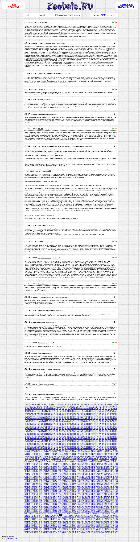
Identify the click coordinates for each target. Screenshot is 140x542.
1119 (41, 457)
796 (81, 440)
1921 (48, 503)
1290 (25, 467)
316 (81, 417)
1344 (40, 470)
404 (75, 422)
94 (49, 407)
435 (78, 423)
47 (32, 406)
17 (55, 404)
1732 (89, 492)
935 (48, 447)
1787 (108, 494)
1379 (78, 472)
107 (85, 407)
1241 (29, 464)
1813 (112, 496)
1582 (89, 483)
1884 (97, 500)
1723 (55, 492)
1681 (86, 489)
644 (75, 433)
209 (29, 413)
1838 (112, 497)
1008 (93, 450)
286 (81, 416)
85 (28, 407)
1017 (32, 452)
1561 (105, 482)
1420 (44, 474)
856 (81, 443)
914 (75, 446)
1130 (81, 457)
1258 (93, 464)
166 (81, 410)
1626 (67, 486)
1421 (48, 474)
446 (112, 423)
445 (109, 423)
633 (41, 433)
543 (41, 429)
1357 (89, 470)
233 (103, 413)
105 (79, 407)
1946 (48, 504)
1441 (29, 476)
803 (103, 440)
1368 (36, 472)
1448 (55, 476)
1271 (48, 466)
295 (109, 416)
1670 (44, 489)
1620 (44, 486)
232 (100, 413)
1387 (108, 472)
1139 (114, 457)
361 (35, 420)
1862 (108, 499)
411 (97, 422)
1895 (44, 502)
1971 (48, 506)
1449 (59, 476)
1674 (59, 489)
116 (112, 407)
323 (103, 417)
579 (60, 430)
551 (66, 429)
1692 (32, 490)
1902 (70, 502)
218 (57, 413)
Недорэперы (42, 89)
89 (37, 407)
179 (29, 412)
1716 (29, 492)
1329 (78, 469)
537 (115, 427)
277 (54, 416)
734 (75, 437)
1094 (41, 456)
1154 (78, 459)
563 (103, 429)
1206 (85, 462)
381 (97, 420)
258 (88, 414)
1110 (101, 456)
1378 (74, 472)
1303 (74, 467)
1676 (67, 489)
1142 (33, 459)
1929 (78, 503)
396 (51, 422)
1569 (40, 483)
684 (106, 434)
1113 (111, 456)
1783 (93, 494)
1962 (108, 504)
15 (51, 404)
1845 (44, 499)
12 (44, 404)
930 (32, 447)
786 (51, 440)
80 (109, 406)
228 (88, 413)
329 (29, 419)
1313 (112, 467)
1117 (34, 457)
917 (85, 446)
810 (32, 442)
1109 (97, 456)
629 (29, 433)
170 (94, 410)
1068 (36, 454)
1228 (74, 463)
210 (32, 413)
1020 (44, 452)
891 (97, 444)
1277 (70, 466)
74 (95, 406)
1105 (82, 456)
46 (29, 406)
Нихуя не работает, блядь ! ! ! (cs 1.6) (49, 297)
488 (57, 426)
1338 (112, 469)
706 (82, 436)
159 (60, 410)
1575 (63, 483)
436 (81, 423)
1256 (86, 464)
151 (35, 410)
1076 (67, 454)
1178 (74, 460)
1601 (67, 484)
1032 (89, 452)
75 (98, 406)
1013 (111, 450)
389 (29, 422)
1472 (51, 477)
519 (60, 427)
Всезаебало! (13, 5)
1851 (67, 499)
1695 (44, 490)
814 (45, 442)
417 (115, 422)
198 (88, 412)
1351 (67, 470)
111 (98, 407)
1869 (40, 500)
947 (85, 447)
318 (88, 417)
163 (72, 410)
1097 (52, 456)
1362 (108, 470)
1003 (74, 450)
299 (29, 417)
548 (57, 429)
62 (67, 406)
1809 (97, 496)
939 (60, 447)
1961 (105, 504)
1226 (67, 463)
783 (41, 440)
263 (103, 414)
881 (66, 444)
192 (69, 412)
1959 (97, 504)
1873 (55, 500)
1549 (59, 482)
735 (78, 437)
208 (26, 413)
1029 (78, 452)
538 (26, 429)
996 (50, 450)
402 (69, 422)
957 (115, 447)
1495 (44, 479)
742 (100, 437)
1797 (51, 496)
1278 (74, 466)
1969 (40, 506)
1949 (59, 504)
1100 (64, 456)
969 (60, 449)
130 (63, 409)
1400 (63, 473)
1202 (70, 462)
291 (97, 416)
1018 (36, 452)
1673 (55, 489)
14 (48, 404)
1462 (108, 476)
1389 (116, 472)
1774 (59, 494)
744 (106, 437)
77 (102, 406)
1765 (25, 494)
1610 (101, 484)
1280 (82, 466)
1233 (93, 463)
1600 (63, 484)
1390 (25, 473)
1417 (32, 474)
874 (45, 444)
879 (60, 444)
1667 (32, 489)
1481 (86, 477)
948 (88, 447)
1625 (63, 486)
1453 (74, 476)
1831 (86, 497)
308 (57, 417)
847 (54, 443)
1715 (25, 492)
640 (63, 433)
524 (75, 427)
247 (54, 414)
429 (60, 423)
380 (94, 420)
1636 (105, 486)
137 (84, 409)
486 (51, 426)
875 (48, 444)
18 (58, 404)
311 (66, 417)
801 (97, 440)
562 (100, 429)
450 (32, 424)
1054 (78, 453)
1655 (82, 487)
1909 (97, 502)
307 (54, 417)
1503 (74, 479)
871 (35, 444)
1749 (59, 493)
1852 (70, 499)
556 (81, 429)
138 (88, 409)
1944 (40, 504)
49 (36, 406)
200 (94, 412)
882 (69, 444)
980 (94, 449)
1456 (86, 476)
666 (51, 434)
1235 (101, 463)
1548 (55, 482)
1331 (86, 469)
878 (57, 444)
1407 (89, 473)
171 (97, 410)
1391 (29, 473)
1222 (51, 463)
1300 (63, 467)
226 (81, 413)
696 (51, 436)
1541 (29, 482)
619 (91, 432)
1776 (67, 494)
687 (115, 434)
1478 (74, 477)
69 (83, 406)
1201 (66, 462)
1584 (97, 483)
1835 (101, 497)
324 (106, 417)
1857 (89, 499)
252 (69, 414)
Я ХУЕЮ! (40, 129)
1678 (74, 489)
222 (69, 413)
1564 (116, 482)
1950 (63, 504)
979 (91, 449)
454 (45, 424)
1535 (101, 480)
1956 (86, 504)
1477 (70, 477)
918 (88, 446)
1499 (59, 479)
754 (45, 439)
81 (112, 406)
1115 (26, 457)
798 (88, 440)
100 (64, 407)
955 (109, 447)
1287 (108, 466)
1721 (48, 492)
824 (75, 442)
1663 (112, 487)
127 (54, 409)
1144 (41, 459)
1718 (36, 492)
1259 (97, 464)
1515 (25, 480)
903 (42, 446)
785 (48, 440)
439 (91, 423)
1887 (108, 500)
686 (112, 434)
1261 (105, 464)
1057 (89, 453)
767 (85, 439)
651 (97, 433)
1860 (101, 499)
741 (97, 437)
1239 (116, 463)
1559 (97, 482)
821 (66, 442)
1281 (86, 466)
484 (45, 426)
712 (100, 436)
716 (112, 436)
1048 (55, 453)
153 (41, 410)
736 (81, 437)
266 (112, 414)
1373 (55, 472)
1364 (116, 470)
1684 (97, 489)
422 (38, 423)
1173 (56, 460)
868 (26, 444)
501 (97, 426)
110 (95, 407)
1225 (63, 463)
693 (42, 436)
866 (112, 443)
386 (112, 420)
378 (88, 420)
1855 (82, 499)
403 (72, 422)
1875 (63, 500)
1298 (55, 467)
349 (91, 419)
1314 (116, 467)
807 (115, 440)
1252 (70, 464)
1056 (86, 453)
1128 (74, 457)
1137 (107, 457)
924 (106, 446)
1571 (48, 483)
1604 (78, 484)
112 (101, 407)
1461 (105, 476)
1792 (32, 496)
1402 (70, 473)
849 (60, 443)
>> (0, 0)
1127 (70, 457)
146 (112, 409)
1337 (108, 469)
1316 (29, 469)
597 (115, 430)
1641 (29, 487)
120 (32, 409)
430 (63, 423)
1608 (93, 484)
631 (35, 433)
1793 (36, 496)
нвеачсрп (41, 384)
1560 (101, 482)
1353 (74, 470)
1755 (82, 493)
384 (106, 420)
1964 (116, 504)
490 (63, 426)
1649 (59, 487)
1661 (105, 487)
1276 (67, 466)
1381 (86, 472)
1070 (44, 454)
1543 (36, 482)
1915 (25, 503)
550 (63, 429)
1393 (36, 473)
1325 (63, 469)
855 (78, 443)
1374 (59, 472)
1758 (93, 493)
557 (85, 429)
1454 (78, 476)
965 (48, 449)
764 (75, 439)
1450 (63, 476)
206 (112, 412)
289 (91, 416)
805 (109, 440)
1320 (44, 469)
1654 (78, 487)
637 (54, 433)
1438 (112, 474)
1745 (44, 493)
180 (32, 412)
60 (62, 406)
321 (97, 417)
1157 (89, 459)
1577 (70, 483)
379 (91, 420)
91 (42, 407)
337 (54, 419)
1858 (93, 499)
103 (73, 407)
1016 (29, 452)
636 (51, 433)
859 (91, 443)
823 (72, 442)
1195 (44, 462)
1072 (51, 454)
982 (100, 449)
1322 (51, 469)
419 (29, 423)
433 (72, 423)
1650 (63, 487)
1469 (40, 477)
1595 (44, 484)
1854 (78, 499)
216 (51, 413)
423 (41, 423)
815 (48, 442)
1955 (82, 504)
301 (35, 417)
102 (70, 407)
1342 (32, 470)
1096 (49, 456)
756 (51, 439)
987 (115, 449)
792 (69, 440)
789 (60, 440)
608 (57, 432)
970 (63, 449)
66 (76, 406)
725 (48, 437)
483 (41, 426)
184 (45, 412)
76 (100, 406)
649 (91, 433)
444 (106, 423)
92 (45, 407)
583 (72, 430)
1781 (86, 494)
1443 (36, 476)
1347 (51, 470)
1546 (48, 482)
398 (57, 422)
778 (26, 440)
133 (72, 409)
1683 (93, 489)
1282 (89, 466)
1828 (74, 497)
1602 (70, 484)
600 (32, 432)
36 (100, 404)
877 (54, 444)
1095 (45, 456)
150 (32, 410)
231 (97, 413)
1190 (25, 462)
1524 (59, 480)
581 (66, 430)
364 (45, 420)
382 (100, 420)
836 (112, 442)
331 (35, 419)
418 (26, 423)
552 (69, 429)
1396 (48, 473)
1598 (55, 484)
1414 (116, 473)
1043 (36, 453)
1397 (51, 473)
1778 (74, 494)
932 (38, 447)
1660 (101, 487)
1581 (86, 483)
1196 (48, 462)
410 (94, 422)
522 (69, 427)
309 (60, 417)
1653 (74, 487)
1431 (86, 474)
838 (26, 443)
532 (100, 427)
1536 (105, 480)
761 (66, 439)
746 (112, 437)
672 (69, 434)
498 (88, 426)
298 (26, 417)
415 (109, 422)
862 (100, 443)
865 (109, 443)
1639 (116, 486)
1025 (63, 452)
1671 (48, 489)
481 (35, 426)
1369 (40, 472)
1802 (70, 496)
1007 (89, 450)
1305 (82, 467)
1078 (74, 454)
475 (109, 424)
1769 (40, 494)
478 (26, 426)
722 (38, 437)
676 (81, 434)
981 (97, 449)
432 (69, 423)
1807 (89, 496)
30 (86, 404)
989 (28, 450)
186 (51, 412)
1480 (82, 477)
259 (91, 414)
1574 (59, 483)
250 (63, 414)
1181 (85, 460)
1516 (29, 480)
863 (103, 443)
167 (85, 410)
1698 (55, 490)
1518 (36, 480)
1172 (52, 460)
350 (94, 419)
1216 (29, 463)
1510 (101, 479)
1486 (105, 477)
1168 (37, 460)
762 (69, 439)
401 (66, 422)
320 (94, 417)
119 (29, 409)
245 (48, 414)
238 (26, 414)
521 (66, 427)
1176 (67, 460)
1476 (67, 477)
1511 (105, 479)
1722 (51, 492)
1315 (25, 469)
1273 (55, 466)
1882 (89, 500)
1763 (112, 493)
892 (100, 444)
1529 (78, 480)
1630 (82, 486)
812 (38, 442)
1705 (82, 490)
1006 (85, 450)
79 (107, 406)
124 (44, 409)
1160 (100, 459)
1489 (116, 477)
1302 (70, 467)
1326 (67, 469)
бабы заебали (42, 22)
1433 (93, 474)
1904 (78, 502)
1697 (51, 490)
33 (93, 404)
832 (100, 442)
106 (82, 407)
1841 (29, 499)
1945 (44, 504)
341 (66, 419)
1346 (48, 470)
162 (69, 410)
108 (89, 407)
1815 (25, 497)
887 (85, 444)
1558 (93, 482)
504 (106, 426)
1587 (108, 483)
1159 (96, 459)
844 (45, 443)
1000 (62, 450)
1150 (63, 459)
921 (97, 446)
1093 (37, 456)
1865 (25, 500)
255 (78, 414)
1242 (32, 464)
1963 (112, 504)
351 (97, 419)
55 (50, 406)
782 (38, 440)
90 (40, 407)
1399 (59, 473)
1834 (97, 497)
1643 (36, 487)
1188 (111, 460)
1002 (70, 450)
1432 (89, 474)
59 (60, 406)
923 (103, 446)
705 (78, 436)
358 (26, 420)
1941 (29, 504)
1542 (32, 482)
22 (67, 404)
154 (45, 410)
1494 (40, 479)
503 (103, 426)
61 (65, 406)
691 (35, 436)
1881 (86, 500)
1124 (59, 457)
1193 (36, 462)
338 (57, 419)
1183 (93, 460)
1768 (36, 494)
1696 (48, 490)
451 (35, 424)
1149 (59, 459)
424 (45, 423)
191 (66, 412)
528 (88, 427)
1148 (56, 459)
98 (59, 407)
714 (106, 436)
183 (41, 412)
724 (45, 437)
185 (48, 412)
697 (54, 436)
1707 (89, 490)
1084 (97, 454)
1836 (105, 497)
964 (45, 449)
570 (32, 430)
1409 (97, 473)
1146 (48, 459)
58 (58, 406)
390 (32, 422)
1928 (74, 503)
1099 (60, 456)
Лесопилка (41, 353)
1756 (86, 493)
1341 (29, 470)
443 (103, 423)
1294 (40, 467)
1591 (29, 484)
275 (48, 416)
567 (115, 429)
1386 (105, 472)
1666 (29, 489)
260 (94, 414)
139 (91, 409)
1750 (63, 493)
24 (72, 404)
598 (26, 432)
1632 (89, 486)
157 (54, 410)
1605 (82, 484)
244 (45, 414)
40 (110, 404)
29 (84, 404)
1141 (30, 459)
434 (75, 423)
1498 (55, 479)
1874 (59, 500)
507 (115, 426)
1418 (36, 474)
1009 (96, 450)
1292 (32, 467)
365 (48, 420)
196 (81, 412)
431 (66, 423)
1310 (101, 467)
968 (57, 449)
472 (100, 424)
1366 (29, 472)
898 (26, 446)
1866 (29, 500)
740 (94, 437)
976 (81, 449)
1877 (70, 500)
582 (69, 430)
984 (106, 449)
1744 (40, 493)
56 (53, 406)
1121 (48, 457)
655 (109, 433)
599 (29, 432)
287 (85, 416)
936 (51, 447)
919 (91, 446)
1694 (40, 490)
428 (57, 423)
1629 (78, 486)
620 (94, 432)
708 (88, 436)
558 (88, 429)
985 (109, 449)
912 (69, 446)
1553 (74, 482)
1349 (59, 470)
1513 (112, 479)
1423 (55, 474)
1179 (78, 460)
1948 (55, 504)
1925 (63, 503)
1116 (30, 457)
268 (26, 416)
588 (88, 430)
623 (103, 432)
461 (66, 424)
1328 (74, 469)
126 (51, 409)
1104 (79, 456)
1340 (25, 470)
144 (106, 409)
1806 (86, 496)
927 (115, 446)
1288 (112, 466)
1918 (36, 503)
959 (29, 449)
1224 (59, 463)
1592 (32, 484)
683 (103, 434)
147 (115, 409)
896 (112, 444)
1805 (82, 496)
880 (63, 444)
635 (48, 433)
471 (97, 424)
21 (65, 404)
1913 (112, 502)
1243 (36, 464)
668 (57, 434)
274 (45, 416)
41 (112, 404)
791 (66, 440)
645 (78, 433)
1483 (93, 477)
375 (78, 420)
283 (72, 416)
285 (78, 416)
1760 (101, 493)
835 (109, 442)
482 (38, 426)
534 (106, 427)
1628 (74, 486)
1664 (116, 487)
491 (66, 426)
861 (97, 443)
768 (88, 439)
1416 (29, 474)
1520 (44, 480)
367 (54, 420)
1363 (112, 470)
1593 (36, 484)
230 (94, 413)
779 (29, 440)
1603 (74, 484)
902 (39, 446)
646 (81, 433)
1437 (108, 474)
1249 (59, 464)
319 (91, 417)
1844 (40, 499)
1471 (48, 477)
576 (51, 430)
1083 (93, 454)
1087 (108, 454)
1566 (29, 483)
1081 (86, 454)
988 (25, 450)
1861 (105, 499)
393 (42, 422)
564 (106, 429)
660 (32, 434)
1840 (25, 499)
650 (94, 433)
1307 (89, 467)
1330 (82, 469)
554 (75, 429)
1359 (97, 470)
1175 (63, 460)
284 (75, 416)
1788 (112, 494)
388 (26, 422)
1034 (97, 452)
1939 (116, 503)
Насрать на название (44, 258)
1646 (48, 487)
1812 (108, 496)
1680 (82, 489)
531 (97, 427)
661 (35, 434)
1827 (70, 497)
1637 (108, 486)
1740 (25, 493)
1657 (89, 487)
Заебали (40, 241)
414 (106, 422)
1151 (67, 459)
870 (32, 444)
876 (51, 444)
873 (41, 444)
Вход (70, 15)
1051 (67, 453)
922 (100, 446)
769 (91, 439)
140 (94, 409)
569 (29, 430)
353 (103, 419)
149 (29, 410)
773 (103, 439)
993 (41, 450)
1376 (67, 472)
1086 (105, 454)
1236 (105, 463)
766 (81, 439)
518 (57, 427)
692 (39, 436)
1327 (70, 469)
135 (78, 409)
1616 (29, 486)
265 (109, 414)
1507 (89, 479)
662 (38, 434)
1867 (32, 500)
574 (45, 430)
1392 (32, 473)
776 (112, 439)
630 (32, 433)
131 (66, 409)
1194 (40, 462)
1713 (112, 490)
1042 (32, 453)
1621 (48, 486)
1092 (33, 456)
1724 (59, 492)
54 (48, 406)
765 (78, 439)
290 (94, 416)
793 (72, 440)
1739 (116, 492)
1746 (48, 493)
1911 (105, 502)
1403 (74, 473)
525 (78, 427)
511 (35, 427)
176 (112, 410)
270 (32, 416)
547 (54, 429)
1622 (51, 486)
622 (100, 432)
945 (78, 447)
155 (48, 410)
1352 (70, 470)
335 (48, 419)
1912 (108, 502)
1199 (59, 462)
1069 (40, 454)
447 (115, 423)
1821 (48, 497)
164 (75, 410)
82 (114, 406)
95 (52, 407)
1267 (32, 466)
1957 (89, 504)
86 (30, 407)
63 (69, 406)
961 (35, 449)
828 (88, 442)
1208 (93, 462)
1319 (40, 469)
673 (72, 434)
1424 (59, 474)
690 (32, 436)
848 (57, 443)
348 (88, 419)
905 (48, 446)
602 (39, 432)
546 (51, 429)
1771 (48, 494)
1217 (32, 463)
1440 (25, 476)
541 (35, 429)
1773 (55, 494)
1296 (48, 467)
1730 (82, 492)
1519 (40, 480)
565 (109, 429)
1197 (51, 462)
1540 (25, 482)
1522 (51, 480)
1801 (67, 496)
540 (32, 429)
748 (26, 439)
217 (54, 413)
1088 (112, 454)
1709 (97, 490)
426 (51, 423)
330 (32, 419)
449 (29, 424)
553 (72, 429)
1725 (63, 492)
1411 (105, 473)
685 (109, 434)
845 (48, 443)
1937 (108, 503)
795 (78, 440)
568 (26, 430)
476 (112, 424)
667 (54, 434)
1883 (93, 500)
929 (29, 447)
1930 (82, 503)
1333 (93, 469)
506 (112, 426)
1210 (100, 462)
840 (32, 443)
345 (78, 419)
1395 (44, 473)
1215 (25, 463)
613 (72, 432)
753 (41, 439)
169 (91, 410)
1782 (89, 494)
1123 (55, 457)
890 (94, 444)
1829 (78, 497)
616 (81, 432)
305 (48, 417)
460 (63, 424)
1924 (59, 503)
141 (97, 409)
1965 (25, 506)
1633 (93, 486)
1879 (78, 500)
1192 (33, 462)
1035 (101, 452)
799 (91, 440)
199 (91, 412)
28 (81, 404)
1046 (48, 453)
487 (54, 426)
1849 (59, 499)
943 (72, 447)
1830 (82, 497)
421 (35, 423)
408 (88, 422)
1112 (108, 456)
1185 (100, 460)
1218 (36, 463)
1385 (101, 472)
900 (32, 446)
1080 (82, 454)
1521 (48, 480)
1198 (55, 462)
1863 (112, 499)
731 (66, 437)
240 (32, 414)
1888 (112, 500)
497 (85, 426)
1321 (48, 469)
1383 (93, 472)
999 (59, 450)
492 (69, 426)
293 (103, 416)
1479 (78, 477)
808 (26, 442)
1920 (44, 503)
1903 (74, 502)
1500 (63, 479)
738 (88, 437)
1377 (70, 472)
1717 (32, 492)
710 (94, 436)
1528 (74, 480)
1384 (97, 472)
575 (48, 430)
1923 (55, 503)
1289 (116, 466)
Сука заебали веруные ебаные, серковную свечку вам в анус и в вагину (60, 146)
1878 (74, 500)
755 (48, 439)
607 (54, 432)
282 (69, 416)
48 (34, 406)
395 (48, 422)
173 (103, 410)
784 (45, 440)
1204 (77, 462)
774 (106, 439)
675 (78, 434)
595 (109, 430)
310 (63, 417)
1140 (26, 459)
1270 (44, 466)
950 (94, 447)
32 (91, 404)
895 (109, 444)
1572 (51, 483)
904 (45, 446)
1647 (51, 487)
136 (81, 409)
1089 (116, 454)
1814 (116, 496)
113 (103, 407)
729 (60, 437)
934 (45, 447)
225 (78, 413)
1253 (74, 464)
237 (115, 413)
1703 (74, 490)
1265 (25, 466)
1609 (97, 484)
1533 (93, 480)
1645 (44, 487)
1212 (108, 462)
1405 (82, 473)
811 (35, 442)
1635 (101, 486)
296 (112, 416)
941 (66, 447)
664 (45, 434)
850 (63, 443)
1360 (101, 470)
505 (109, 426)
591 (97, 430)
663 (41, 434)
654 (106, 433)
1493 (36, 479)
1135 (100, 457)
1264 (116, 464)
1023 (55, 452)
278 (57, 416)
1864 (116, 499)
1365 (25, 472)
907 (54, 446)
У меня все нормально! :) (126, 5)
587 (85, 430)
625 (109, 432)
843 (41, 443)
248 (57, 414)
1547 (51, 482)
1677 (70, 489)
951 (97, 447)
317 (85, 417)
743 (103, 437)
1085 (101, 454)
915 (78, 446)
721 (35, 437)
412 (100, 422)
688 (26, 436)
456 (51, 424)
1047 (51, 453)
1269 (40, 466)
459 (60, 424)
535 (109, 427)
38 (105, 404)
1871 (48, 500)
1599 (59, 484)
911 (66, 446)
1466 (29, 477)
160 (63, 410)
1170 (45, 460)
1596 (48, 484)
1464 (116, 476)
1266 (29, 466)
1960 (101, 504)
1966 (29, 506)
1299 (59, 467)
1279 (78, 466)
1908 (93, 502)
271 (35, 416)
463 (72, 424)
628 (26, 433)
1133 (92, 457)
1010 (100, 450)
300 (32, 417)
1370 (44, 472)
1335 (101, 469)
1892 (32, 502)
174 (106, 410)
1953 (74, 504)
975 (78, 449)
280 (63, 416)
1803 (74, 496)
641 (66, 433)
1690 (25, 490)
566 (112, 429)
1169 (41, 460)
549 (60, 429)
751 (35, 439)
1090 (26, 456)
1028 (74, 452)
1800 (63, 496)
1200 (62, 462)
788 (57, 440)
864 (106, 443)
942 (69, 447)
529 (91, 427)
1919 (40, 503)
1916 (29, 503)
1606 (86, 484)
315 (78, 417)
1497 (51, 479)
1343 (36, 470)
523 (72, 427)
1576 (67, 483)
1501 (67, 479)
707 (85, 436)
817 (54, 442)
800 (94, 440)
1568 (36, 483)
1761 (105, 493)
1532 (89, 480)
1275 (63, 466)
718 (26, 437)
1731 (86, 492)
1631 (86, 486)
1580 (82, 483)
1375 (63, 472)
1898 (55, 502)
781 (35, 440)
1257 (89, 464)
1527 (70, 480)
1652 (70, 487)
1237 (108, 463)
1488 (112, 477)
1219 (40, 463)
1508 (93, 479)
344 (75, 419)
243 (41, 414)
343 (72, 419)
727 (54, 437)
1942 (32, 504)
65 (74, 406)
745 (109, 437)
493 (72, 426)
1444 (40, 476)
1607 (89, 484)
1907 (89, 502)
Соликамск (41, 343)
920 (94, 446)
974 (75, 449)
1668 (36, 489)
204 (106, 412)
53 (46, 406)
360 (32, 420)
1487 (108, 477)
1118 (37, 457)
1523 (55, 480)
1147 (52, 459)
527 (85, 427)
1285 (101, 466)
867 (115, 443)
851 (66, 443)
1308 (93, 467)
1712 (108, 490)
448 (26, 424)
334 (45, 419)
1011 (104, 450)
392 (39, 422)
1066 (29, 454)
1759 (97, 493)
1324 (59, 469)
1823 (55, 497)
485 (48, 426)
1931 (86, 503)
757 (54, 439)
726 (51, 437)
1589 (116, 483)
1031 (86, 452)
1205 (81, 462)
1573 (55, 483)
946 (81, 447)
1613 (112, 484)
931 (35, 447)
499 (91, 426)
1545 (44, 482)
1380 (82, 472)
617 (85, 432)
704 (75, 436)
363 (41, 420)
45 (27, 406)
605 (48, 432)
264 (106, 414)
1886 (105, 500)
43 (117, 404)
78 (105, 406)
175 (109, 410)
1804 (78, 496)
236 (112, 413)
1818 (36, 497)
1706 (86, 490)
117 (115, 407)
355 (109, 419)
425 (48, 423)
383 (103, 420)
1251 (67, 464)
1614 (116, 484)
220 (63, 413)
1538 (112, 480)
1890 (25, 502)
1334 (97, 469)
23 (70, 404)
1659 (97, 487)
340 (63, 419)
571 (35, 430)
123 (41, 409)
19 (60, 404)
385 (109, 420)
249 (60, 414)
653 (103, 433)
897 (115, 444)
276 (51, 416)
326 (112, 417)
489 (60, 426)
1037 (108, 452)
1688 (112, 489)
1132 (89, 457)
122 (38, 409)
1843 (36, 499)
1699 (59, 490)
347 (85, 419)
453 (41, 424)
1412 (108, 473)
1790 (25, 496)
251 (66, 414)
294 (106, 416)
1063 (112, 453)
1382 (89, 472)
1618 (36, 486)
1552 (70, 482)
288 (88, 416)
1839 (116, 497)
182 (38, 412)
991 (35, 450)
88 (35, 407)
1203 (74, 462)
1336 (105, 469)
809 (29, 442)
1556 (86, 482)
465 (78, 424)
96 (54, 407)
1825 (63, 497)
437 (85, 423)
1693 (36, 490)
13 (46, 404)
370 (63, 420)
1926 (67, 503)
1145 (45, 459)
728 (57, 437)
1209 (96, 462)
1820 (44, 497)
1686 (105, 489)
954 (106, 447)
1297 (51, 467)
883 (72, 444)
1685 (101, 489)
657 (115, 433)
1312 (108, 467)
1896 (48, 502)
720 (32, 437)
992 (38, 450)
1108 (93, 456)
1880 (82, 500)
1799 (59, 496)
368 (57, 420)
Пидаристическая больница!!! (47, 43)
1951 (67, 504)
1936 (105, 503)
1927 (70, 503)
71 (88, 406)
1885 (101, 500)
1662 (108, 487)
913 (72, 446)
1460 (101, 476)
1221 (48, 463)
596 (112, 430)
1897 (51, 502)
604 (45, 432)
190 (63, 412)
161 (66, 410)
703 (72, 436)
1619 (40, 486)
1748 (55, 493)
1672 (51, 489)
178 (26, 412)
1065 (25, 454)
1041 (29, 453)
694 (45, 436)
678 (88, 434)
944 (75, 447)
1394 (40, 473)
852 (69, 443)
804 (106, 440)
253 (72, 414)
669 (60, 434)
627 (115, 432)
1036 (105, 452)
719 (29, 437)
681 (97, 434)
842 (38, 443)
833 (103, 442)
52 (43, 406)
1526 (67, 480)
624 (106, 432)
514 (45, 427)
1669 (40, 489)
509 (29, 427)
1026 (67, 452)
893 (103, 444)
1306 (86, 467)
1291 (29, 467)
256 (81, 414)
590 (94, 430)
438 (88, 423)
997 (53, 450)
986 (112, 449)
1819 (40, 497)
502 (100, 426)
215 (48, 413)
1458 (93, 476)
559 (91, 429)
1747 (51, 493)
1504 (78, 479)
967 (54, 449)
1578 (74, 483)
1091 (30, 456)
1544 (40, 482)
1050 (63, 453)
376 (81, 420)
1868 (36, 500)
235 (109, 413)
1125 (63, 457)
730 (63, 437)
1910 (101, 502)
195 (78, 412)
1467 (32, 477)
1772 (51, 494)
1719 (40, 492)
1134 (96, 457)
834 (106, 442)
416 (112, 422)
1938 (112, 503)
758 (57, 439)
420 (32, 423)
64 (72, 406)
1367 (32, 472)
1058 (93, 453)
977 (85, 449)
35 (98, 404)
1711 (105, 490)
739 (91, 437)
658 (26, 434)
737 (85, 437)
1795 (44, 496)
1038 (112, 452)
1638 (112, 486)
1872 (51, 500)
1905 (82, 502)
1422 (51, 474)
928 (26, 447)
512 (38, 427)
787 (54, 440)
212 (38, 413)
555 (78, 429)
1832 (89, 497)
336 (51, 419)
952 (100, 447)
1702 (70, 490)
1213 (111, 462)
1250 (63, 464)
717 (115, 436)
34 (96, 404)
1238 (112, 463)
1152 (70, 459)
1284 (97, 466)
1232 (89, 463)
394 (45, 422)
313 (72, 417)
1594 (40, 484)
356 (112, 419)
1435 (101, 474)
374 (75, 420)
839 (29, 443)
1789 (116, 494)
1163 (111, 459)
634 (45, 433)
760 (63, 439)
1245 (44, 464)
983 (103, 449)
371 (66, 420)
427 (54, 423)
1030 (82, 452)
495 (78, 426)
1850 (63, 499)
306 (51, 417)
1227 (70, 463)
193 (72, 412)
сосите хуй (41, 225)
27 (79, 404)
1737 (108, 492)
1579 (78, 483)
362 (38, 420)
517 (54, 427)
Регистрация (76, 15)
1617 (32, 486)
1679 (78, 489)
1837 (108, 497)
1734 (97, 492)
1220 (44, 463)
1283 (93, 466)
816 (51, 442)
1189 (115, 460)
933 (41, 447)
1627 (70, 486)
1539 (116, 480)
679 (91, 434)
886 (81, 444)
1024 (59, 452)
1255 (82, 464)
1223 (55, 463)
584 (75, 430)
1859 (97, 499)
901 (35, 446)
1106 (86, 456)
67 (79, 406)
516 (51, 427)
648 (88, 433)
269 (29, 416)
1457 (89, 476)
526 (81, 427)
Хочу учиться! (42, 322)
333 (41, 419)
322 (100, 417)
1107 (90, 456)
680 (94, 434)
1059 (97, 453)
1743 (36, 493)
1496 (48, 479)
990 (32, 450)
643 (72, 433)
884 (75, 444)
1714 (116, 490)
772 (100, 439)
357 (115, 419)
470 (94, 424)
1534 (97, 480)
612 (69, 432)
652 (100, 433)
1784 (97, 494)
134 (75, 409)
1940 (25, 504)
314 (75, 417)
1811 (105, 496)
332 (38, 419)
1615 (25, 486)
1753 (74, 493)
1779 (78, 494)
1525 (63, 480)
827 (85, 442)
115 (109, 407)
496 (81, 426)
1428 (74, 474)
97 (56, 407)
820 (63, 442)
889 (91, 444)
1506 (86, 479)
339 (60, 419)
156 (51, 410)
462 (69, 424)
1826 (67, 497)
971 (66, 449)
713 (103, 436)
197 (85, 412)
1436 (105, 474)
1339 (116, 469)
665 (48, 434)
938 (57, 447)
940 (63, 447)
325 (109, 417)
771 (97, 439)
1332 (89, 469)
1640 (25, 487)
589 (91, 430)
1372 (51, 472)
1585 (101, 483)
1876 (67, 500)
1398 (55, 473)
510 (32, 427)
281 (66, 416)
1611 (105, 484)
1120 (44, 457)
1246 (48, 464)
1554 (78, 482)
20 (63, 404)
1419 (40, 474)
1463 (112, 476)
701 (66, 436)
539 (29, 429)
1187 (107, 460)
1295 (44, 467)
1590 (25, 484)
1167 (33, 460)
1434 (97, 474)
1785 (101, 494)
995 (47, 450)
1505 (82, 479)
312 (69, 417)
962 (38, 449)
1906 (86, 502)
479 (29, 426)
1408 (93, 473)
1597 (51, 484)
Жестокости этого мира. (45, 369)
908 (57, 446)
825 (78, 442)
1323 (55, 469)
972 (69, 449)
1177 (70, 460)
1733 (93, 492)
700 (63, 436)
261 (97, 414)
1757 (89, 493)
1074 (59, 454)
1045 (44, 453)
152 (38, 410)
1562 (108, 482)
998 (56, 450)
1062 (108, 453)
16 (53, 404)
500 (94, 426)
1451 (67, 476)
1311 (105, 467)
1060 (101, 453)
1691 (29, 490)
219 (60, 413)
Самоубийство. (42, 284)
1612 (108, 484)
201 (97, 412)
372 (69, 420)
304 (45, 417)
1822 (51, 497)
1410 (101, 473)
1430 (82, 474)
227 (85, 413)
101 (67, 407)
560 (94, 429)
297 (115, 416)
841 (35, 443)
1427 (70, 474)
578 (57, 430)
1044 (40, 453)
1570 (44, 483)
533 (103, 427)
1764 (116, 493)
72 (91, 406)
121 (35, 409)
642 (69, 433)
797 (85, 440)
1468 (36, 477)
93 (47, 407)
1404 (78, 473)
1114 (115, 456)
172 (100, 410)
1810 (101, 496)
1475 (63, 477)
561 (97, 429)
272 (38, 416)
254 (75, 414)
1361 (105, 470)
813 (41, 442)
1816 (29, 497)
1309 (97, 467)
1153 (74, 459)
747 (115, 437)
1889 (116, 500)
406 (82, 422)
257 (85, 414)
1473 (55, 477)
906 (51, 446)
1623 (55, 486)
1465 (25, 477)
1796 (48, 496)
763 (72, 439)
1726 (67, 492)
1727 (70, 492)
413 (103, 422)
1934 (97, 503)
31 (88, 404)
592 (100, 430)
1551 (67, 482)
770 (94, 439)
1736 (105, 492)
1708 (93, 490)
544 (45, 429)
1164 (115, 459)
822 (69, 442)
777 (115, 439)
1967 (32, 506)
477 (115, 424)
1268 (36, 466)
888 (88, 444)
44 (25, 406)
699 (60, 436)
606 (51, 432)
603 (42, 432)
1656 (86, 487)
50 (39, 406)
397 (54, 422)
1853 (74, 499)
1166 (30, 460)
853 (72, 443)
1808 (93, 496)
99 (61, 407)
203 (103, 412)
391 (35, 422)
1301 (67, 467)
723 (41, 437)
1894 (40, 502)
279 (60, 416)
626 (112, 432)
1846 (48, 499)
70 (86, 406)
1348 (55, 470)
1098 (56, 456)
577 (54, 430)
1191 (29, 462)
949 (91, 447)
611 (66, 432)
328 (26, 419)
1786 (105, 494)
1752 (70, 493)
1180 (81, 460)
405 (78, 422)
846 (51, 443)
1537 (108, 480)
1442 (32, 476)
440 (94, 423)
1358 (93, 470)
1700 (63, 490)
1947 (51, 504)
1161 (104, 459)
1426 (67, 474)
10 (39, 404)
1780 (82, 494)
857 (85, 443)
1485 (101, 477)
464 (75, 424)
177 (115, 410)
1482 (89, 477)
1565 (25, 483)
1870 (44, 500)
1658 (93, 487)
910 (63, 446)
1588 (112, 483)
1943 (36, 504)
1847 (51, 499)
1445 (44, 476)
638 (57, 433)
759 (60, 439)
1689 (116, 489)
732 (69, 437)
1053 (74, 453)
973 (72, 449)
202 (100, 412)
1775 (63, 494)
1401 (67, 473)
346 (81, 419)
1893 (36, 502)
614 (75, 432)
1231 (86, 463)
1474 (59, 477)
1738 (112, 492)
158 (57, 410)
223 (72, 413)
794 (75, 440)
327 (115, 417)
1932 (89, 503)
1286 (105, 466)
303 (42, 417)
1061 (105, 453)
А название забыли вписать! (47, 310)
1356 (86, 470)
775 (109, 439)
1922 (51, 503)
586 (81, 430)
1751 (67, 493)
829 (91, 442)
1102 (71, 456)
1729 (78, 492)
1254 (78, 464)
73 (93, 406)
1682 (89, 489)
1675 (63, 489)
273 (41, 416)
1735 (101, 492)
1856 (86, 499)
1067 (32, 454)
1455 (82, 476)
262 (100, 414)
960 (32, 449)
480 (32, 426)
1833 (93, 497)
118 (26, 409)
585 (78, 430)
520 (63, 427)
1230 (82, 463)
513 (41, 427)
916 (81, 446)
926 (112, 446)
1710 (101, 490)
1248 (55, 464)
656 (112, 433)
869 (29, 444)
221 (66, 413)
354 (106, 419)
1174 (59, 460)
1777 (70, 494)
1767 (32, 494)
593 (103, 430)
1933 (93, 503)
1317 (32, 469)
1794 (40, 496)
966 (51, 449)
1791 (29, 496)
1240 (25, 464)
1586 (105, 483)
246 (51, 414)
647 (85, 433)
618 (88, 432)
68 (81, 406)
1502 (70, 479)
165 (78, 410)
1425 (63, 474)
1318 (36, 469)
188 (57, 412)
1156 (85, 459)
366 (51, 420)
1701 (67, 490)
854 (75, 443)
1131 (85, 457)
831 (97, 442)
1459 (97, 476)
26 (77, 404)
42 (114, 404)
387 (115, 420)
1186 (104, 460)
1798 (55, 496)
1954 (78, 504)
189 (60, 412)
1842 (32, 499)
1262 (108, 464)
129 (60, 409)
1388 (112, 472)
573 (41, 430)
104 (76, 407)
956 (112, 447)
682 (100, 434)
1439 (116, 474)
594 (106, 430)
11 (41, 404)
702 (69, 436)
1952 (70, 504)
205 (109, 412)
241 (35, 414)
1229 (78, 463)
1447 (51, 476)
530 (94, 427)
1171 (48, 460)
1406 (86, 473)
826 (81, 442)
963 (41, 449)
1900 (63, 502)
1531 (86, 480)
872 (38, 444)
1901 (67, 502)
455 (48, 424)
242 (38, 414)
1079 (78, 454)
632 (38, 433)
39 (107, 404)
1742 (32, 493)
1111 (104, 456)
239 (29, 414)
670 (63, 434)
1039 (116, 452)
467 (85, 424)
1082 (89, 454)
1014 (115, 450)
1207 (89, 462)
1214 (115, 462)
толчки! (40, 99)
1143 (37, 459)
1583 (93, 483)
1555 (82, 482)
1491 (29, 479)
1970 (44, 506)
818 (57, 442)
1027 (70, 452)
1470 (44, 477)
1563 (112, 482)
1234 (97, 463)
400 (63, 422)
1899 (59, 502)
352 (100, 419)
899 (29, 446)
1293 (36, 467)
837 (115, 442)
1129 (78, 457)
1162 (107, 459)
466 (81, 424)
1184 (96, 460)
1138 (111, 457)
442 (100, 423)
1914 (116, 502)
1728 (74, 492)
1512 (108, 479)
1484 (97, 477)
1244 (40, 464)
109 (92, 407)
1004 (77, 450)
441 (97, 423)
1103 (75, 456)
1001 (66, 450)
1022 (51, 452)
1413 (112, 473)
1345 (44, 470)
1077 (70, 454)
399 (60, 422)
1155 (81, 459)
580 (63, 430)
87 (33, 407)
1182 (89, 460)
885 (78, 444)
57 (55, 406)
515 (48, 427)
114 (106, 407)
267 (115, 414)
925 (109, 446)
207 (115, 412)
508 (26, 427)
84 (26, 407)
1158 (93, 459)
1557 (89, 482)
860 (94, 443)
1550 (63, 482)
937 (54, 447)
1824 (59, 497)
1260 (101, 464)
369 (60, 420)
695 (48, 436)
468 (88, 424)
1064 (116, 453)
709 (91, 436)
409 (91, 422)
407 (85, 422)
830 (94, 442)
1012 (108, 450)
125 (48, 409)
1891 (29, 502)
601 (35, 432)
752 (38, 439)
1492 (32, 479)
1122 (52, 457)
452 (38, 424)
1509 (97, 479)
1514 (116, 479)
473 (103, 424)
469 (91, 424)
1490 (25, 479)
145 (109, 409)
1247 (51, 464)
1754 (78, 493)
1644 (40, 487)
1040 (25, 453)
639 (60, 433)
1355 (82, 470)
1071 (48, 454)
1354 (78, 470)
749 (29, 439)
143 (103, 409)
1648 (55, 487)
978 (88, 449)
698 (57, 436)
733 (72, 437)
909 (60, 446)
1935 (101, 503)
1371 (48, 472)
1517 (32, 480)
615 (78, 432)
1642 (32, 487)
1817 (32, 497)
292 (100, 416)
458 (57, 424)
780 (32, 440)
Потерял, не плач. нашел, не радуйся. (49, 73)
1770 (44, 494)
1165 (26, 460)
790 (63, 440)
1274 (59, 466)
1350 (63, 470)
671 (66, 434)
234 (106, 413)
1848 (55, 499)
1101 (68, 456)
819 (60, 442)
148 (26, 410)
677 (85, 434)
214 (45, 413)
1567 (32, 483)
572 (38, 430)
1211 (104, 462)
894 (106, 444)
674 (75, 434)
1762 (108, 493)
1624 (59, 486)
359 (29, 420)
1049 (59, 453)
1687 (108, 489)
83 (116, 406)
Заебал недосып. (43, 114)
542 (38, 429)
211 (35, 413)
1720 (44, 492)
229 (91, 413)
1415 (25, 474)
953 (103, 447)
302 (39, 417)
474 (106, 424)
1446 (48, 476)
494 (75, 426)
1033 (93, 452)
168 (88, 410)
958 (26, 449)
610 (63, 432)
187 (54, 412)
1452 (70, 476)
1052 (70, 453)
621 (97, 432)
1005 (81, 450)
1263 (112, 464)
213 (41, 413)
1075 (63, 454)
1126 (66, 457)
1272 (51, 466)
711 (97, 436)
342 (69, 419)
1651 (67, 487)
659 (29, 434)
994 (44, 450)
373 (72, 420)
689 (29, 436)
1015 (25, 452)
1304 (78, 467)
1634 (97, 486)
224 (75, 413)
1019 (40, 452)
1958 (93, 504)
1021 (48, 452)
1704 (78, 490)
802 (100, 440)
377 (85, 420)
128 (57, 409)
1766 (29, 494)
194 (75, 412)
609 (60, 432)
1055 (82, 453)
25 (74, 404)
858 (88, 443)
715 (109, 436)
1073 (55, 454)
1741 (29, 493)
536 (112, 427)
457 (54, 424)
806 (112, 440)
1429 (78, 474)
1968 (36, 506)
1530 (82, 480)
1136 (103, 457)
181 (35, 412)
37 (103, 404)
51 (41, 406)
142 (100, 409)
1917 (32, 503)
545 (48, 429)
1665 (25, 489)
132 (69, 409)
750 (32, 439)
